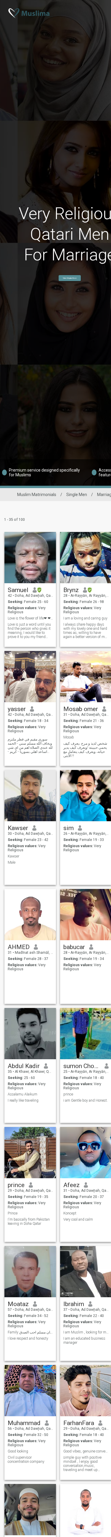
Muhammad (24, 1423)
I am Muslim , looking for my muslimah (86, 1332)
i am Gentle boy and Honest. (85, 1100)
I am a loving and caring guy (85, 618)
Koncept (69, 1213)
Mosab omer (80, 709)
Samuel (18, 590)
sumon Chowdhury (81, 1066)
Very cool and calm (78, 1219)
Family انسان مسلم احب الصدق (30, 1332)
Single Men (76, 494)
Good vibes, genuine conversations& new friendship (86, 1451)
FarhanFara (78, 1423)
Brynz (71, 590)
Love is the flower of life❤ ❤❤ (30, 618)
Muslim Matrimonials (36, 494)
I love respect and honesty (28, 1338)
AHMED (19, 947)
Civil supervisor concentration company (26, 1459)
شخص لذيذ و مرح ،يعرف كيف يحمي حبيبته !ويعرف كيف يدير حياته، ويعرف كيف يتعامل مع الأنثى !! (85, 749)
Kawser (18, 828)
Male (11, 862)
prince (68, 1094)
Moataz (18, 1304)
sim (68, 828)
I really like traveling (23, 1100)
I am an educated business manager (84, 1340)
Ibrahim (73, 1304)
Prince (12, 1213)
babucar (74, 947)
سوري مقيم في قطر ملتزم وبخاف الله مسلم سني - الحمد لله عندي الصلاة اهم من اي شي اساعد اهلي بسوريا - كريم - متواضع (30, 745)
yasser (17, 709)
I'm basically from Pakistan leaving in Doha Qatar (29, 1221)
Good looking (18, 1451)
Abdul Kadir (24, 1066)
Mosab (68, 737)
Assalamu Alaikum (22, 1094)
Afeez (71, 1185)
